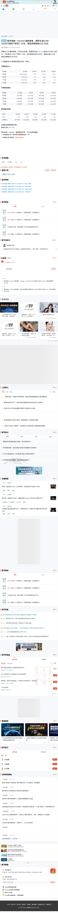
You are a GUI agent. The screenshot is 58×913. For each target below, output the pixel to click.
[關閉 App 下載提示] (1, 2)
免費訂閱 (52, 882)
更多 (54, 392)
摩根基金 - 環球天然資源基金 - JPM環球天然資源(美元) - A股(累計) (19, 681)
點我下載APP (19, 137)
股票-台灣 (8, 676)
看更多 (54, 201)
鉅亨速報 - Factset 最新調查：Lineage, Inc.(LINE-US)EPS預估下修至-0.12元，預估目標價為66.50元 (28, 282)
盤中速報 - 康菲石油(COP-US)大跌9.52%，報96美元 (16, 192)
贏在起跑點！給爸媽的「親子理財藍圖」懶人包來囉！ (15, 167)
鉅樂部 (24, 904)
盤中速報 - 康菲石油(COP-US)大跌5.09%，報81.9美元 (16, 186)
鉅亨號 (19, 904)
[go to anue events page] (51, 6)
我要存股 (53, 170)
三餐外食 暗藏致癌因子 (48, 314)
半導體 (7, 769)
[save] (44, 9)
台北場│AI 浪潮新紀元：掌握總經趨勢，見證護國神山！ (24, 220)
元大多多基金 (4, 687)
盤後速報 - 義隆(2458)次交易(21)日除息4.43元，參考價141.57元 (9, 334)
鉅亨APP (13, 904)
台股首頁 (47, 170)
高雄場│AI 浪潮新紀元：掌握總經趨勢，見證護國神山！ (24, 234)
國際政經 (9, 482)
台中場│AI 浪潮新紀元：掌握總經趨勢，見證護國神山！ (24, 212)
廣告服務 (34, 904)
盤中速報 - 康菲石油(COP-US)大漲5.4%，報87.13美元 (16, 184)
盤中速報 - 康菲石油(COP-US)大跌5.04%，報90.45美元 (17, 189)
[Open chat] (55, 9)
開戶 (55, 669)
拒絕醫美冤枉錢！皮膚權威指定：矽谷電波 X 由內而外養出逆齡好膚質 (48, 334)
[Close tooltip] (53, 13)
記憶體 (7, 760)
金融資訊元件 (41, 904)
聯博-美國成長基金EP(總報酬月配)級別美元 (12, 667)
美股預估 (11, 36)
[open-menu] (1, 5)
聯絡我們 (48, 904)
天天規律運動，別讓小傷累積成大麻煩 (29, 334)
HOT (9, 212)
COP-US (40, 51)
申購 (55, 675)
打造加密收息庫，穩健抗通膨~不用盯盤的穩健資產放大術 (22, 227)
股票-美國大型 (9, 670)
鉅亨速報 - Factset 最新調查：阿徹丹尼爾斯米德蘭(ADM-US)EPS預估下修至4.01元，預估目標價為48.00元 (30, 290)
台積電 (7, 764)
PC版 (8, 904)
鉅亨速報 (5, 36)
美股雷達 (9, 494)
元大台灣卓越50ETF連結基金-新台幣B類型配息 (13, 674)
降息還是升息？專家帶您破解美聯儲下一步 (16, 135)
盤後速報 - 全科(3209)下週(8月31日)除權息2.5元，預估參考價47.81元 (29, 315)
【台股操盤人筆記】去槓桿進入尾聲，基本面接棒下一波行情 (9, 315)
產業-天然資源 (9, 683)
